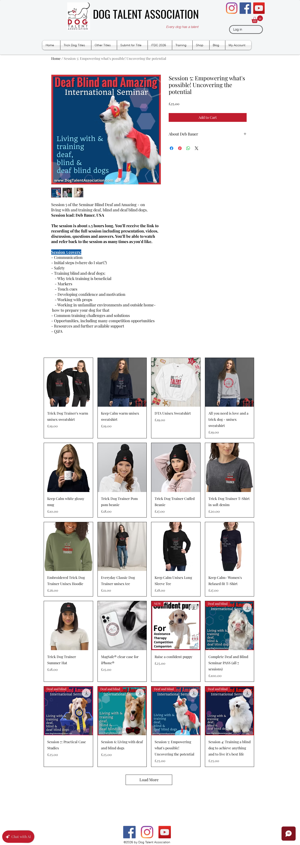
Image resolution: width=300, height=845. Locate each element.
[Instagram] (231, 8)
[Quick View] (68, 382)
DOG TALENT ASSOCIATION (146, 13)
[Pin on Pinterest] (180, 148)
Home (56, 58)
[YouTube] (259, 8)
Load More (149, 779)
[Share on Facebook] (171, 148)
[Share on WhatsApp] (188, 148)
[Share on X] (196, 148)
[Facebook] (245, 8)
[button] (257, 19)
